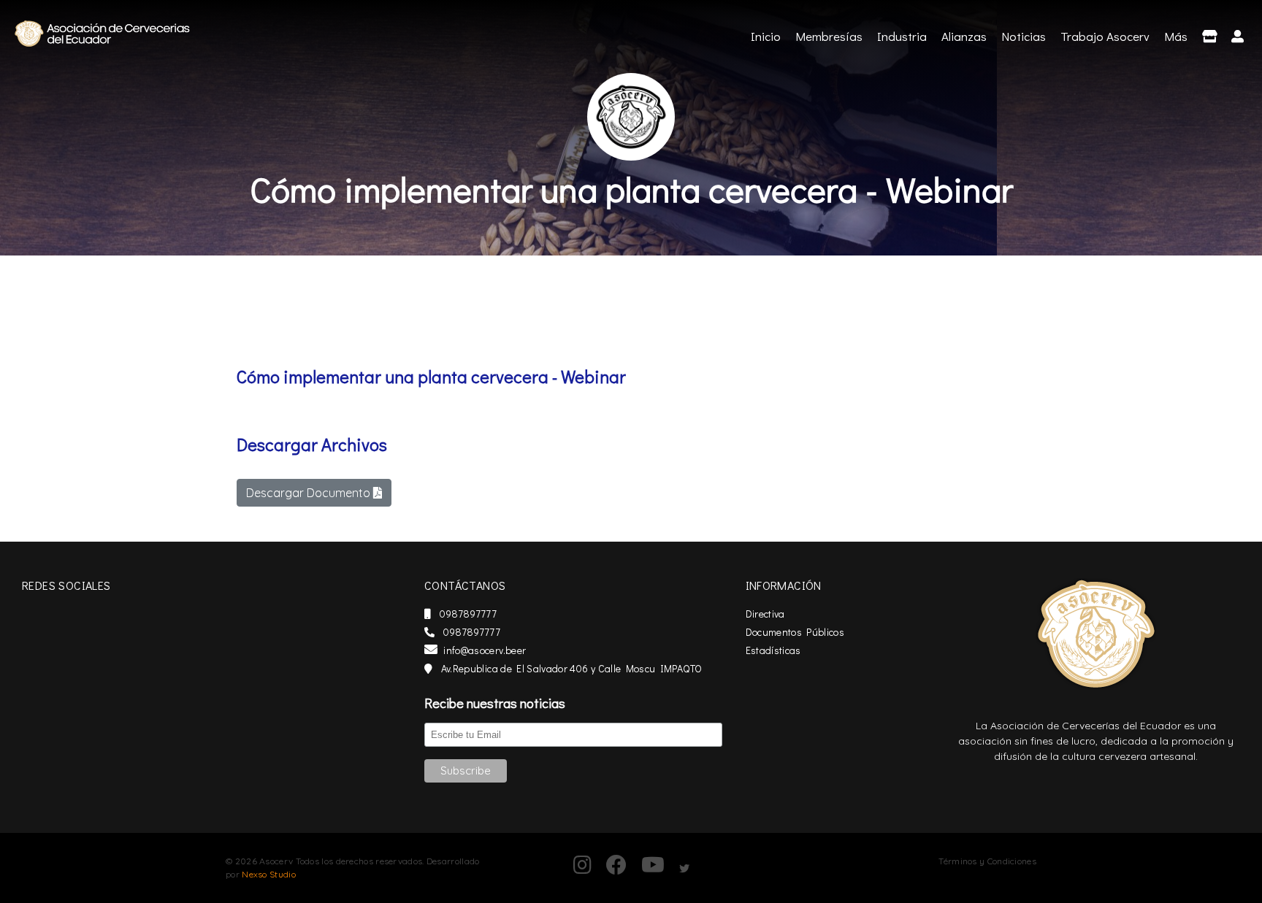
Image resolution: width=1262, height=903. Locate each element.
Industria (902, 36)
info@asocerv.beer (484, 650)
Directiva (765, 613)
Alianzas (964, 36)
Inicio (767, 36)
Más (1176, 36)
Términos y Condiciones (987, 861)
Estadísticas (773, 650)
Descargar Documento (309, 492)
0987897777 (467, 613)
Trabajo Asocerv (1105, 36)
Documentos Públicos (795, 632)
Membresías (829, 36)
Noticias (1023, 36)
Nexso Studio (269, 874)
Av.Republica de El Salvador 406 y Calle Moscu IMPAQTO (570, 668)
